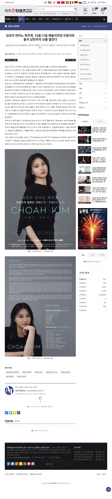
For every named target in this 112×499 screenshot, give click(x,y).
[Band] (18, 412)
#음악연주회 (10, 376)
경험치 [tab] (102, 255)
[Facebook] (6, 412)
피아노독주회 (84, 45)
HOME (8, 19)
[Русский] (80, 2)
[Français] (72, 2)
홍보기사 (68, 19)
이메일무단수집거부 (35, 474)
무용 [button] (80, 84)
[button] (105, 211)
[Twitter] (10, 412)
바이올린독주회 (85, 50)
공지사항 (77, 447)
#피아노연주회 (21, 376)
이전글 (8, 60)
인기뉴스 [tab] (100, 122)
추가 (58, 13)
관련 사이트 (49, 464)
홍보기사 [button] (82, 108)
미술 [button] (80, 88)
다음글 (14, 60)
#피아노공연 (38, 372)
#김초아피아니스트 (52, 372)
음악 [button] (80, 41)
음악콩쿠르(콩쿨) (85, 74)
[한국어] (45, 2)
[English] (50, 2)
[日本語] (54, 2)
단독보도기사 (57, 19)
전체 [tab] (92, 255)
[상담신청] (108, 489)
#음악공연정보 (65, 372)
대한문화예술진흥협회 (49, 13)
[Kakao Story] (14, 412)
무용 (27, 19)
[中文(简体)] (58, 2)
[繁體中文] (63, 2)
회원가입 (93, 3)
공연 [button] (80, 93)
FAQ (98, 474)
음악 (20, 19)
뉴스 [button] (80, 36)
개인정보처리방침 (22, 474)
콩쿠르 (36, 13)
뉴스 (14, 19)
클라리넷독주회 (85, 65)
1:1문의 (104, 474)
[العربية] (85, 2)
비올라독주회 (84, 60)
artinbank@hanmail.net (21, 457)
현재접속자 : (92, 279)
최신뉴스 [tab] (85, 122)
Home (84, 26)
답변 (73, 60)
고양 (40, 13)
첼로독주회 (83, 55)
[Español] (67, 2)
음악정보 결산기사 (86, 79)
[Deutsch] (76, 2)
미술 (34, 19)
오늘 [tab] (82, 255)
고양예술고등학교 (66, 13)
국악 (47, 19)
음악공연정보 (84, 69)
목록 (68, 60)
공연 (40, 19)
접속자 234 (10, 3)
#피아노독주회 (27, 372)
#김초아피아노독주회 (12, 372)
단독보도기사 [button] (83, 103)
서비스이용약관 (10, 474)
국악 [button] (80, 98)
